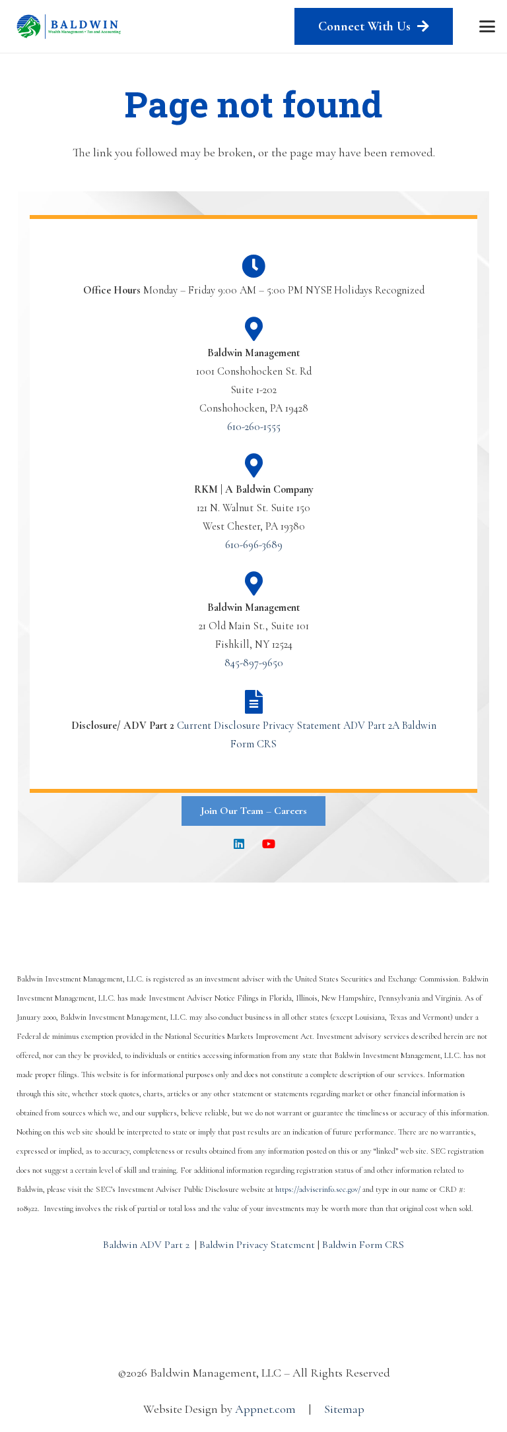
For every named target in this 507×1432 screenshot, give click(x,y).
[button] (487, 26)
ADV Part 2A (371, 725)
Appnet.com (265, 1409)
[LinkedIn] (239, 844)
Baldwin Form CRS (363, 1244)
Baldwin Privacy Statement (257, 1244)
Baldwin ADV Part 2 (146, 1244)
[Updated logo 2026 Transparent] (69, 26)
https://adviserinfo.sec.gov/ (317, 1189)
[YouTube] (268, 844)
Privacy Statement (302, 725)
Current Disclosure (218, 725)
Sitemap (344, 1409)
